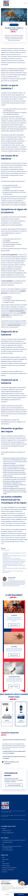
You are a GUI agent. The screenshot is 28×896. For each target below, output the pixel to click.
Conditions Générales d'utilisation (9, 867)
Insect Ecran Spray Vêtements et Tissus (13, 467)
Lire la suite (14, 625)
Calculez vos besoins (14, 785)
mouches (23, 192)
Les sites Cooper (5, 863)
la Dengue (18, 535)
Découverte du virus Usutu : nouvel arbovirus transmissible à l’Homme (11, 847)
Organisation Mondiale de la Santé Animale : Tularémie (12, 564)
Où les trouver (5, 859)
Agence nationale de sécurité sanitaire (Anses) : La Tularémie (13, 562)
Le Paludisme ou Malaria (7, 842)
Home (3, 857)
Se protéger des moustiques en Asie (16, 525)
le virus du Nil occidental (7, 537)
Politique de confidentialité (8, 869)
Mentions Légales (6, 865)
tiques (17, 192)
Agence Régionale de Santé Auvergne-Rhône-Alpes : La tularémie (14, 553)
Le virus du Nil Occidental (7, 850)
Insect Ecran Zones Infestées (15, 461)
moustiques (9, 194)
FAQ (3, 861)
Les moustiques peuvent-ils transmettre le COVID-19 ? (13, 840)
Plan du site (4, 871)
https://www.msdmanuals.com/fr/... (8, 558)
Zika (3, 844)
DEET (25, 460)
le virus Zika (12, 535)
